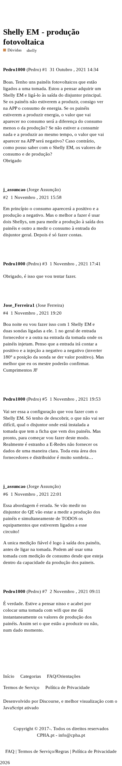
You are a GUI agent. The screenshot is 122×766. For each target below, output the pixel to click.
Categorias (30, 676)
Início (8, 676)
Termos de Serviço (21, 687)
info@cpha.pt (71, 735)
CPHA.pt (45, 735)
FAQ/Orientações (63, 676)
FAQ (9, 751)
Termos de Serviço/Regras (43, 751)
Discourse (49, 701)
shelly (32, 50)
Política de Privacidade (67, 687)
